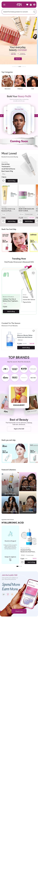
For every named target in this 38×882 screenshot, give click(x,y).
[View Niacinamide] (19, 566)
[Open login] (34, 5)
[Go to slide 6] (21, 66)
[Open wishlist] (27, 5)
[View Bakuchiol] (21, 566)
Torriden (4, 207)
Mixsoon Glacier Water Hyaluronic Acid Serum (24, 336)
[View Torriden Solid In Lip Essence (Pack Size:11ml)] (10, 195)
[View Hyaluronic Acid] (17, 566)
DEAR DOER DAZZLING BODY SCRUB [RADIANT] (26, 210)
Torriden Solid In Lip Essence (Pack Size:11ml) (8, 210)
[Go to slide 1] (12, 66)
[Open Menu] (4, 4)
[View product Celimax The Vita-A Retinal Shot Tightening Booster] (19, 290)
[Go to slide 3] (15, 66)
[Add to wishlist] (3, 181)
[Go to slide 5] (18, 66)
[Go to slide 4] (17, 66)
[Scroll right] (35, 242)
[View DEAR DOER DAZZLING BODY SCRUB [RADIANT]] (27, 195)
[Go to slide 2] (14, 66)
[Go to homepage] (19, 5)
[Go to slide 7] (23, 66)
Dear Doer (22, 207)
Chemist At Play (25, 548)
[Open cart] (31, 5)
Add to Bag (11, 181)
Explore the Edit (19, 429)
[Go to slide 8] (25, 66)
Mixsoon (19, 333)
